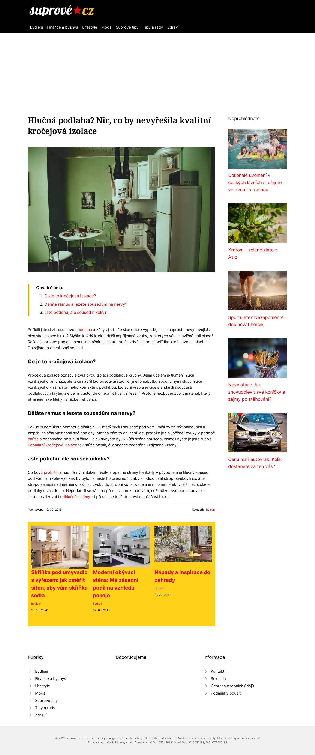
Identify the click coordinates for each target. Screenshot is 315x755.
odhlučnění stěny (75, 496)
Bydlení (36, 27)
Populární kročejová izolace (52, 445)
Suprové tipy (127, 27)
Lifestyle (89, 27)
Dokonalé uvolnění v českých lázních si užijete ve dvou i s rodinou (255, 182)
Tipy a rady (153, 27)
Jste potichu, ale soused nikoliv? (75, 312)
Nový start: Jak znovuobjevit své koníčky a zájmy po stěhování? (256, 392)
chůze (33, 439)
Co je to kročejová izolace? (70, 295)
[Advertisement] (157, 66)
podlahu (85, 329)
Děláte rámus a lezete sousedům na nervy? (85, 304)
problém (51, 472)
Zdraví (173, 27)
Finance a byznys (62, 27)
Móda (106, 27)
